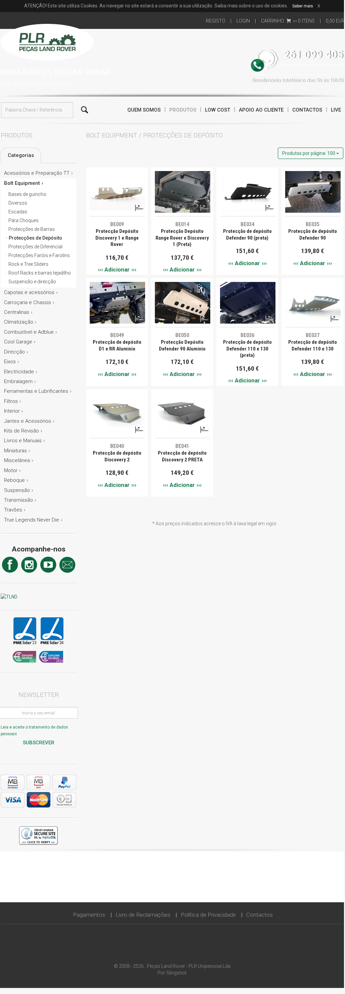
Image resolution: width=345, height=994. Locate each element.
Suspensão (17, 490)
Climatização (18, 322)
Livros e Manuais (23, 441)
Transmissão (18, 500)
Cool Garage (18, 342)
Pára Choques (23, 220)
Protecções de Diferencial (35, 246)
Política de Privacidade (208, 914)
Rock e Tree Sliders (28, 264)
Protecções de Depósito (35, 238)
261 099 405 (313, 54)
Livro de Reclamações (143, 914)
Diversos (17, 203)
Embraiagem (18, 381)
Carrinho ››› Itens (288, 21)
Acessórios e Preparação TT (37, 173)
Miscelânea (17, 460)
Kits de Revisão (21, 431)
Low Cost (217, 110)
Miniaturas (15, 451)
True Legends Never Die (31, 520)
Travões (13, 510)
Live (336, 110)
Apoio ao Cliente (261, 110)
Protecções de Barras (31, 229)
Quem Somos (144, 110)
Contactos (307, 110)
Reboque (14, 480)
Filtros (11, 401)
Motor (10, 470)
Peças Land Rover (47, 41)
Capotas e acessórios (29, 292)
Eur (335, 21)
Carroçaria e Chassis (27, 302)
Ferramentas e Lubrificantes (36, 391)
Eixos (10, 362)
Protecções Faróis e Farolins (39, 255)
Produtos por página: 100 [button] (309, 153)
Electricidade (19, 372)
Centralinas (16, 312)
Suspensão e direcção (32, 281)
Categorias (21, 155)
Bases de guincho (27, 194)
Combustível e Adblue (29, 332)
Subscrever (38, 743)
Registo (215, 21)
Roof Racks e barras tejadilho (39, 273)
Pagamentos (89, 914)
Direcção (14, 352)
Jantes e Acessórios (27, 421)
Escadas (17, 211)
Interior (12, 411)
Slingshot (176, 973)
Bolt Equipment (22, 183)
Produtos (182, 110)
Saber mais (302, 6)
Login (243, 21)
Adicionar (117, 269)
